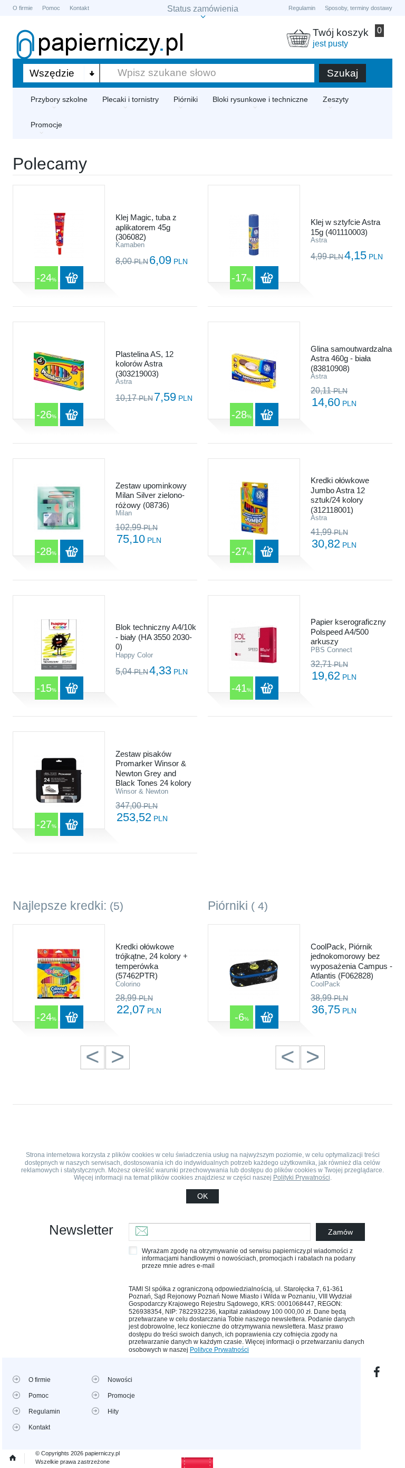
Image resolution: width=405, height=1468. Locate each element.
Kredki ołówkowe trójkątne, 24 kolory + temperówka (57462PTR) (151, 961)
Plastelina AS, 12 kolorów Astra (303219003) (144, 364)
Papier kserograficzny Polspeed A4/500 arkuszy (348, 631)
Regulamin (301, 8)
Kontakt (79, 8)
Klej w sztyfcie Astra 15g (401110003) (345, 227)
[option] (105, 979)
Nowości (120, 1380)
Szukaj (342, 73)
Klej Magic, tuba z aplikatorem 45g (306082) (146, 227)
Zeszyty (336, 99)
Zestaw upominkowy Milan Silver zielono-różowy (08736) (151, 495)
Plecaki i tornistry (130, 99)
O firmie (23, 8)
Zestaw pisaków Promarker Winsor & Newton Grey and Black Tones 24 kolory (153, 768)
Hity (113, 1411)
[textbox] (207, 73)
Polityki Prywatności (301, 1177)
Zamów (340, 1232)
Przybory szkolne (59, 99)
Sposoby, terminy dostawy (358, 8)
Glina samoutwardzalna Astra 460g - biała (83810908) (351, 358)
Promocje (46, 124)
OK (202, 1196)
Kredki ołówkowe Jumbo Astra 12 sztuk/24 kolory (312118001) (340, 495)
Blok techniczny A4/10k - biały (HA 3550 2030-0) (155, 637)
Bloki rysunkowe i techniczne (260, 99)
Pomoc (51, 8)
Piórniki (185, 99)
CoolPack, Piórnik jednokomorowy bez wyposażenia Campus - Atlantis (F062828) (351, 961)
